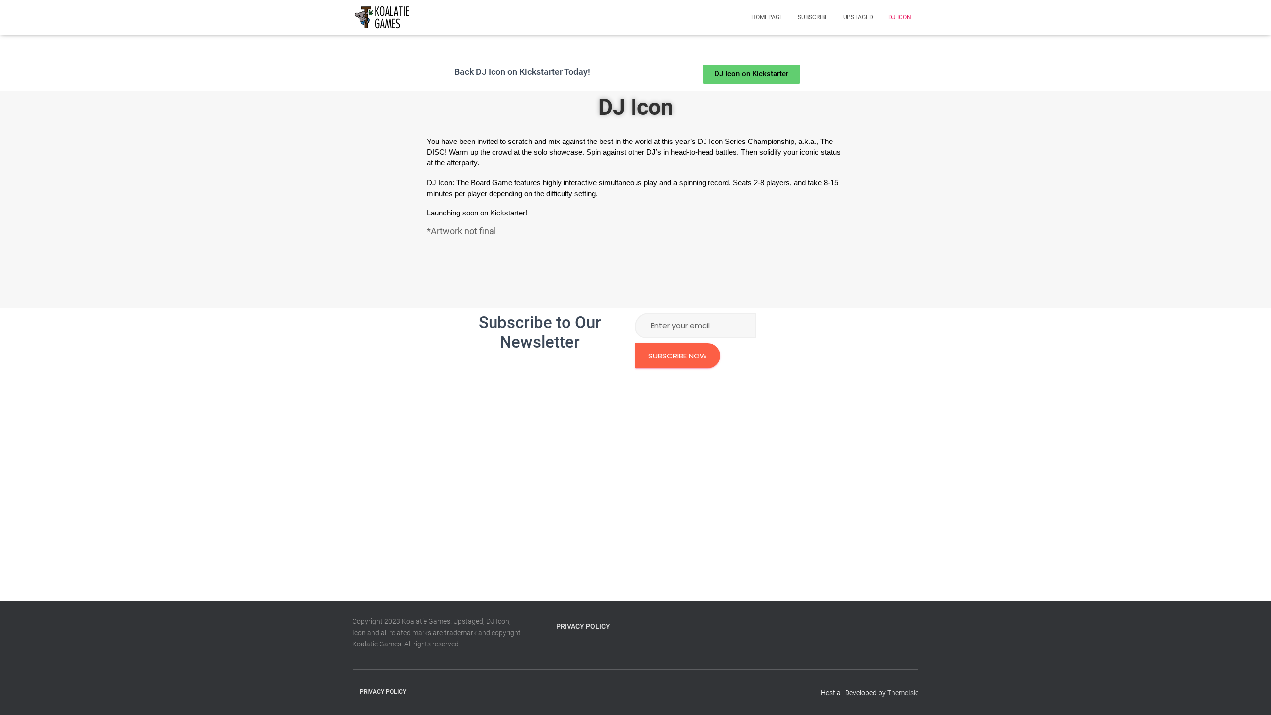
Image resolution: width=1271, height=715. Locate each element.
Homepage (767, 17)
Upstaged (858, 17)
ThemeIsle (902, 693)
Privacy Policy (583, 626)
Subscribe (813, 17)
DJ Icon (899, 17)
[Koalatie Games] (382, 17)
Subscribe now (677, 356)
